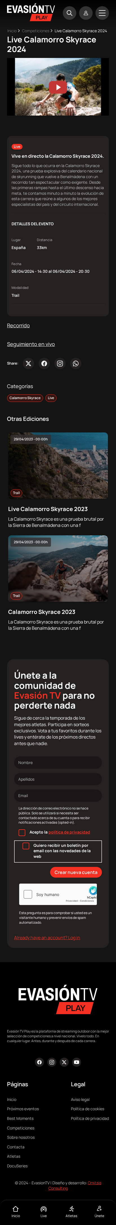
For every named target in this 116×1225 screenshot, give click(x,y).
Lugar (16, 240)
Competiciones (35, 30)
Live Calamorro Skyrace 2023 (48, 509)
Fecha (16, 264)
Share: (12, 363)
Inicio (12, 30)
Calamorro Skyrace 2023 (41, 612)
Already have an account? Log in (47, 937)
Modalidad (20, 287)
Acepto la (60, 832)
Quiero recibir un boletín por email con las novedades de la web (62, 851)
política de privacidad (69, 832)
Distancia (45, 240)
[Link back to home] (31, 19)
